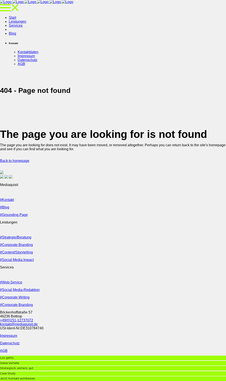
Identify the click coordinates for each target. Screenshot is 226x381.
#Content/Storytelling (16, 252)
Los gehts (7, 358)
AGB (4, 351)
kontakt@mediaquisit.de (19, 324)
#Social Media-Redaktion (20, 290)
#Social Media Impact (17, 260)
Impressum (8, 336)
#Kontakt (7, 200)
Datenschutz (10, 343)
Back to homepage (14, 161)
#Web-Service (11, 282)
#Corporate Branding (16, 245)
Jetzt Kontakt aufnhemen (17, 379)
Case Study (7, 373)
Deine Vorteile (9, 363)
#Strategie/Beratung (15, 237)
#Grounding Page (14, 215)
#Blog (4, 207)
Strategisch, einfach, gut (16, 368)
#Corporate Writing (15, 297)
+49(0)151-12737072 (16, 320)
